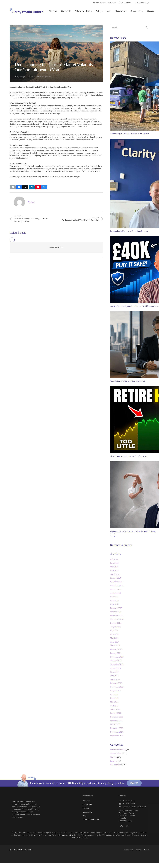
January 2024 (115, 653)
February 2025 (116, 608)
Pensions (113, 761)
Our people (87, 804)
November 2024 (116, 619)
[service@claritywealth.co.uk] (121, 807)
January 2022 (115, 713)
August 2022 (115, 690)
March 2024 (115, 645)
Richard (32, 77)
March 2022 (115, 709)
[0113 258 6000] (121, 800)
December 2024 (116, 615)
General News (116, 753)
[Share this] (19, 187)
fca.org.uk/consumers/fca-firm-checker (68, 835)
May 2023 (114, 675)
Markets (113, 757)
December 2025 (116, 582)
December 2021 (116, 717)
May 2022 (114, 702)
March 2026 (115, 574)
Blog (84, 816)
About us (86, 801)
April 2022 (114, 706)
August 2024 (115, 627)
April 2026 (114, 570)
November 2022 (116, 687)
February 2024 (116, 649)
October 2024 (115, 623)
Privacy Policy (128, 850)
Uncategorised (45, 77)
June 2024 (114, 634)
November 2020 (116, 732)
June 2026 (114, 563)
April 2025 (114, 604)
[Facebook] (121, 826)
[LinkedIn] (127, 826)
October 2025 (115, 589)
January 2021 (115, 724)
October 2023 (115, 660)
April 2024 (114, 642)
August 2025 (115, 593)
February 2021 (116, 721)
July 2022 (114, 694)
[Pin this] (38, 187)
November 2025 (116, 585)
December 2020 (116, 728)
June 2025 (114, 600)
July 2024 (114, 630)
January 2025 (115, 612)
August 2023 (115, 668)
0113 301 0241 (129, 804)
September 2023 (116, 664)
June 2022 (114, 698)
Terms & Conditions (91, 819)
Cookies (138, 850)
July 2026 (114, 559)
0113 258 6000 (129, 800)
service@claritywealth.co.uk (134, 807)
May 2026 (114, 567)
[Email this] (13, 187)
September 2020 (116, 736)
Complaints (87, 812)
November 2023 (116, 657)
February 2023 (116, 683)
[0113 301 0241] (121, 803)
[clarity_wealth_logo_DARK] (26, 11)
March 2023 (115, 679)
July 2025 (114, 597)
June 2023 (114, 672)
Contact (86, 808)
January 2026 (115, 578)
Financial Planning (118, 750)
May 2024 (114, 638)
